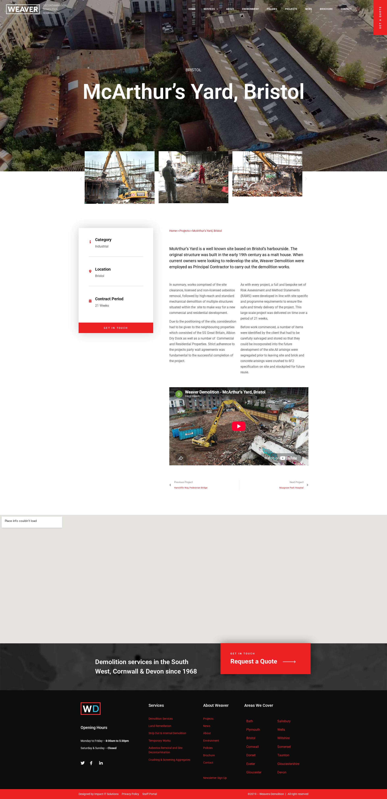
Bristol (250, 738)
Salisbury (284, 721)
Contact (346, 9)
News (308, 9)
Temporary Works (160, 740)
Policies (272, 9)
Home (192, 9)
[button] (81, 178)
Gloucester (253, 772)
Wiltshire (283, 738)
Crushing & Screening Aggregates (169, 759)
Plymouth (253, 730)
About (230, 9)
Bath (249, 721)
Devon (281, 772)
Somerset (284, 747)
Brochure (326, 9)
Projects (291, 9)
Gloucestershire (288, 764)
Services (209, 9)
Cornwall (252, 747)
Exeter (250, 764)
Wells (281, 730)
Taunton (283, 755)
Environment (250, 9)
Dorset (251, 755)
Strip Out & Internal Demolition (167, 733)
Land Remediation (160, 726)
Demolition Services (161, 718)
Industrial (101, 246)
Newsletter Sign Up (215, 777)
